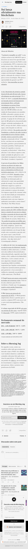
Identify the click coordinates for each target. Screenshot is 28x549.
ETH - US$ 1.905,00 (8, 330)
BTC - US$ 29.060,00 (8, 326)
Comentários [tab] (5, 447)
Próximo (22, 436)
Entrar (24, 2)
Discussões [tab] (20, 466)
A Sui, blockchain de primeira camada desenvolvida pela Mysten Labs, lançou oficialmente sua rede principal (13, 94)
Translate (5, 6)
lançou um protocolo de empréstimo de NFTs (11, 294)
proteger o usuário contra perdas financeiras (13, 286)
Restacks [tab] (12, 447)
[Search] (25, 466)
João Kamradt (10, 480)
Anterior (6, 436)
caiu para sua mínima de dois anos (14, 309)
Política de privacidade (18, 424)
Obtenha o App (22, 542)
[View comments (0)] (6, 26)
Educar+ (19, 73)
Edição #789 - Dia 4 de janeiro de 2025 (10, 492)
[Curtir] (2, 26)
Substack (7, 545)
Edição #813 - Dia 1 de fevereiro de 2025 (10, 477)
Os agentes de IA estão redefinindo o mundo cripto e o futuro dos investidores (8, 488)
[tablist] (8, 446)
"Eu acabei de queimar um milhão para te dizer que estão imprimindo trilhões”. (13, 222)
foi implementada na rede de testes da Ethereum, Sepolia (14, 246)
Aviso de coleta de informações (11, 533)
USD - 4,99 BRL (6, 334)
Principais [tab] (4, 466)
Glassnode (6, 313)
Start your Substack (9, 542)
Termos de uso (7, 532)
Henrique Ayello (9, 21)
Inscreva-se (19, 2)
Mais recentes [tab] (12, 466)
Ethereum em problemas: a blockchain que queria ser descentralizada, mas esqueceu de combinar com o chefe (10, 472)
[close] (23, 497)
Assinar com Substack (15, 527)
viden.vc (13, 360)
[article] (14, 476)
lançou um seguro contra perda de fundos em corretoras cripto (14, 279)
